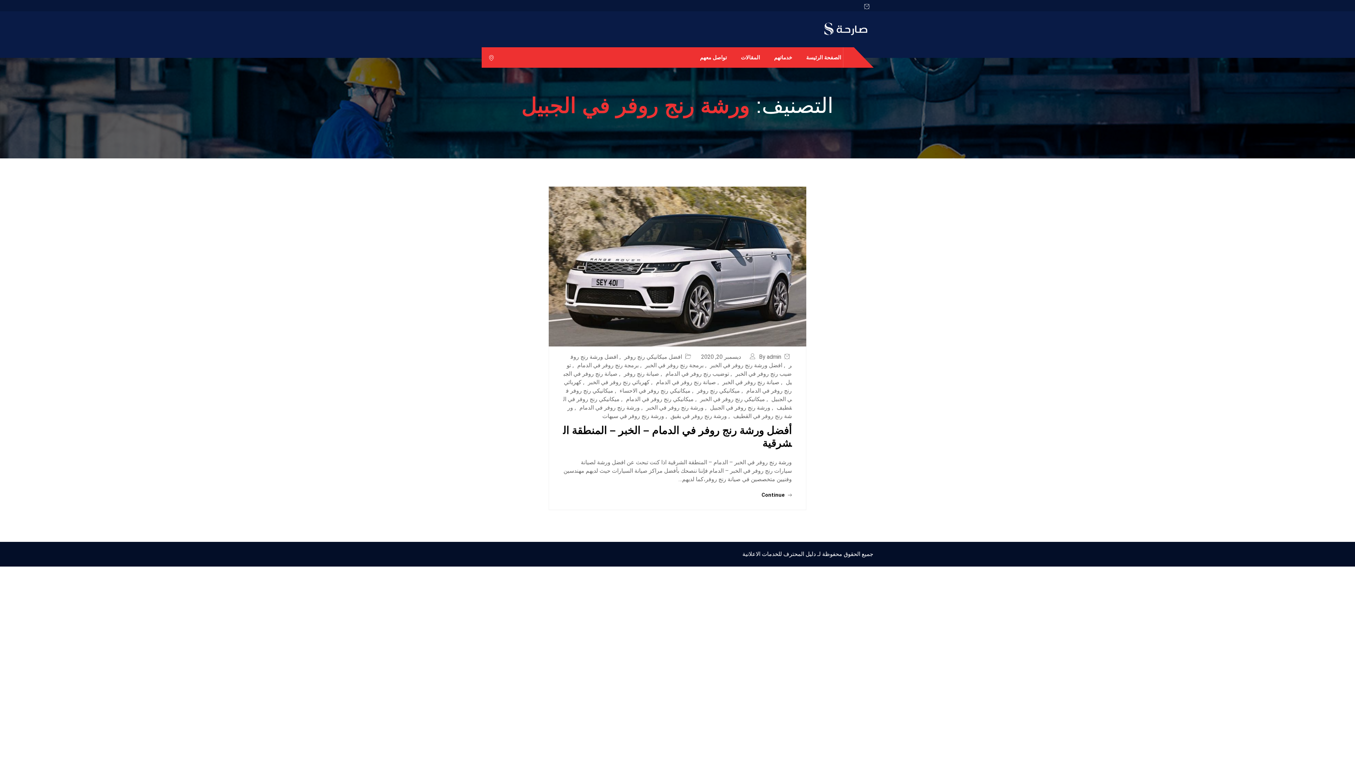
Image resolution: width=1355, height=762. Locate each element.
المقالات (750, 57)
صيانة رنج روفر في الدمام (686, 382)
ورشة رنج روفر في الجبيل (740, 407)
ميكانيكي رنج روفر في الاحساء (655, 390)
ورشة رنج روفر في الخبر (675, 407)
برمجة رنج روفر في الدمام (608, 365)
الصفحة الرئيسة (823, 57)
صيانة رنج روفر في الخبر (750, 382)
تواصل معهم (713, 57)
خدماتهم (783, 57)
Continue (773, 495)
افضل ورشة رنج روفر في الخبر (746, 365)
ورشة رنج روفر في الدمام (609, 407)
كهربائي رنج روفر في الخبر (619, 382)
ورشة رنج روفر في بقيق (698, 416)
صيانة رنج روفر (641, 373)
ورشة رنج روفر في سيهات (633, 416)
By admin (770, 356)
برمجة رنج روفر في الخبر (674, 365)
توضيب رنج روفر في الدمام (697, 373)
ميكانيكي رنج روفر (718, 390)
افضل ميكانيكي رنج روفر (653, 356)
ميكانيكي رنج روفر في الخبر (732, 399)
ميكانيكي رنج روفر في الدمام (660, 399)
